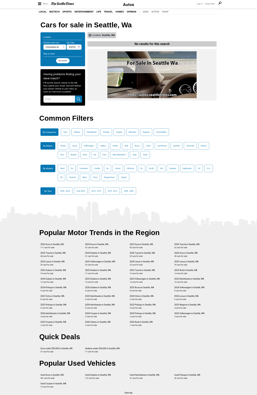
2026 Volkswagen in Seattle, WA (189, 315)
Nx (107, 168)
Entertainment (84, 11)
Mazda (73, 155)
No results (63, 61)
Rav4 (62, 168)
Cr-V (208, 168)
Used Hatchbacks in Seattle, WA (144, 376)
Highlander (187, 168)
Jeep (134, 155)
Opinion (131, 11)
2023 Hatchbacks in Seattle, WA (189, 280)
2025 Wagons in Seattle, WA (187, 306)
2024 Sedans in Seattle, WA (98, 254)
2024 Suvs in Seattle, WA (96, 246)
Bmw (85, 155)
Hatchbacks (92, 132)
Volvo (148, 146)
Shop (165, 11)
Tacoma (72, 177)
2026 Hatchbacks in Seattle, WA (55, 315)
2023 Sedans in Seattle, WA (98, 280)
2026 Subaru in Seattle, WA (98, 323)
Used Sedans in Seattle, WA (98, 376)
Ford (104, 155)
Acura (137, 146)
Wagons (146, 132)
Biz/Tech (54, 11)
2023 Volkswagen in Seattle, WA (145, 280)
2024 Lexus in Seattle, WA (142, 263)
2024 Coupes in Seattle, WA (98, 315)
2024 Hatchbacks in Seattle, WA (100, 306)
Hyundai (176, 146)
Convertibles (161, 132)
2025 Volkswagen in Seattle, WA (100, 263)
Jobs (145, 11)
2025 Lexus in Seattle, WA (186, 263)
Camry (117, 168)
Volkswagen (89, 146)
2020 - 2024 (65, 191)
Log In (200, 3)
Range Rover (109, 177)
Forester (172, 168)
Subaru (103, 146)
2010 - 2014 (112, 191)
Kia (95, 155)
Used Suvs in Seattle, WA (52, 376)
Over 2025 (80, 191)
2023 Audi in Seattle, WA (185, 271)
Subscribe (210, 3)
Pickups (106, 132)
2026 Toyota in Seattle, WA (142, 254)
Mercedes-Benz (119, 155)
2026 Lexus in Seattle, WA (186, 297)
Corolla (97, 168)
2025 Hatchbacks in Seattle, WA (100, 297)
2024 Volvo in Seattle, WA (142, 297)
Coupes (119, 132)
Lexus (74, 146)
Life (98, 11)
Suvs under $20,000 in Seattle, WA (56, 350)
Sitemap (128, 393)
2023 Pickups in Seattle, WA (143, 306)
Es (142, 168)
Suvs (65, 132)
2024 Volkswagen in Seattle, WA (189, 289)
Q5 (61, 177)
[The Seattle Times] (62, 4)
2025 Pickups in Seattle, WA (53, 306)
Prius (95, 177)
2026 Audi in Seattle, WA (141, 323)
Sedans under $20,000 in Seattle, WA (102, 350)
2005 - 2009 (129, 191)
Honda (115, 146)
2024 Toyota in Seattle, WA (187, 246)
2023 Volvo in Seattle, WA (52, 297)
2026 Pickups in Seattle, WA (143, 315)
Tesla (145, 155)
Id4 (161, 168)
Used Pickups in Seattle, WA (187, 376)
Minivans (132, 132)
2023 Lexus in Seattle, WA (52, 263)
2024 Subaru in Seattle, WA (53, 280)
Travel (108, 11)
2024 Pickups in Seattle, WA (53, 289)
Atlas (84, 177)
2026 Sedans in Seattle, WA (98, 289)
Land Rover (162, 146)
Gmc (62, 155)
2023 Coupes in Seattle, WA (53, 323)
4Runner (130, 168)
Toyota (63, 146)
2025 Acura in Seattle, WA (142, 289)
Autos (128, 4)
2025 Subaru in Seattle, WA (53, 271)
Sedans (77, 132)
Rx (72, 168)
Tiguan (124, 177)
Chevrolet (190, 146)
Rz (199, 168)
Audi (126, 146)
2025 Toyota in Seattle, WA (53, 254)
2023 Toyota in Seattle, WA (142, 271)
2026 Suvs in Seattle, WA (186, 254)
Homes (120, 11)
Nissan (204, 146)
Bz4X (151, 168)
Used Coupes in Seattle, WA (53, 385)
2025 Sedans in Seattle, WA (98, 271)
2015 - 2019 (96, 191)
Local (43, 11)
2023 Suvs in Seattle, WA (141, 246)
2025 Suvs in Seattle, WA (52, 246)
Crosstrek (84, 168)
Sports (67, 11)
